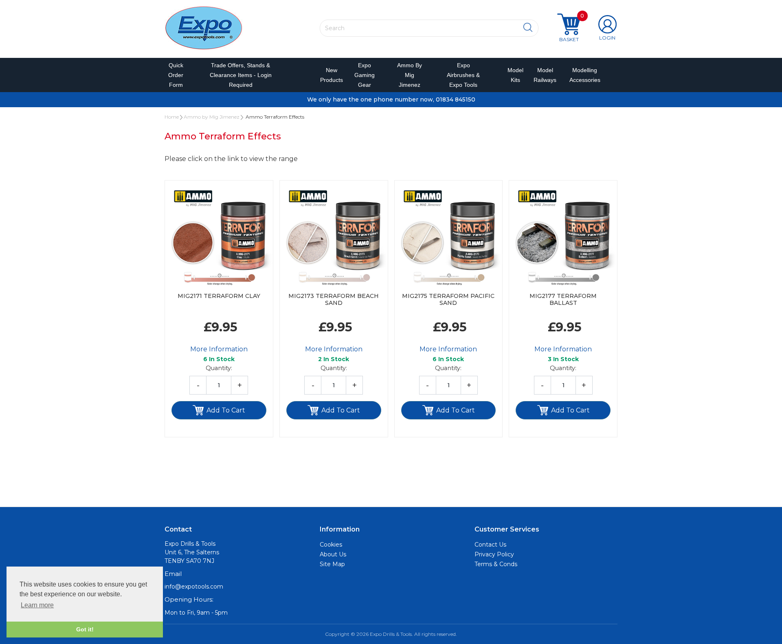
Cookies (331, 544)
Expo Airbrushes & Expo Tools (463, 75)
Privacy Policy (494, 554)
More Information (219, 349)
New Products (328, 75)
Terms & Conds (495, 564)
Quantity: (219, 368)
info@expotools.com (194, 586)
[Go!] (528, 27)
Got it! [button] (85, 629)
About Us (333, 554)
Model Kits (514, 75)
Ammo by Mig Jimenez (409, 75)
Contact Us (490, 544)
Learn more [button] (37, 605)
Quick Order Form (175, 75)
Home (172, 117)
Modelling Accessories (583, 75)
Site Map (332, 564)
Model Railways (543, 75)
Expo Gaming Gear (364, 75)
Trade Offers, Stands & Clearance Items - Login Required (241, 75)
